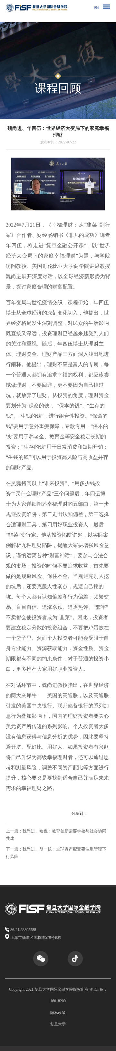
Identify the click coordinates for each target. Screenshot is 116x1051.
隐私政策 (58, 1012)
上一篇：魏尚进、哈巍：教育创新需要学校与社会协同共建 (56, 835)
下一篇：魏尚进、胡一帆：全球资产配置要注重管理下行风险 (56, 853)
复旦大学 (58, 1024)
